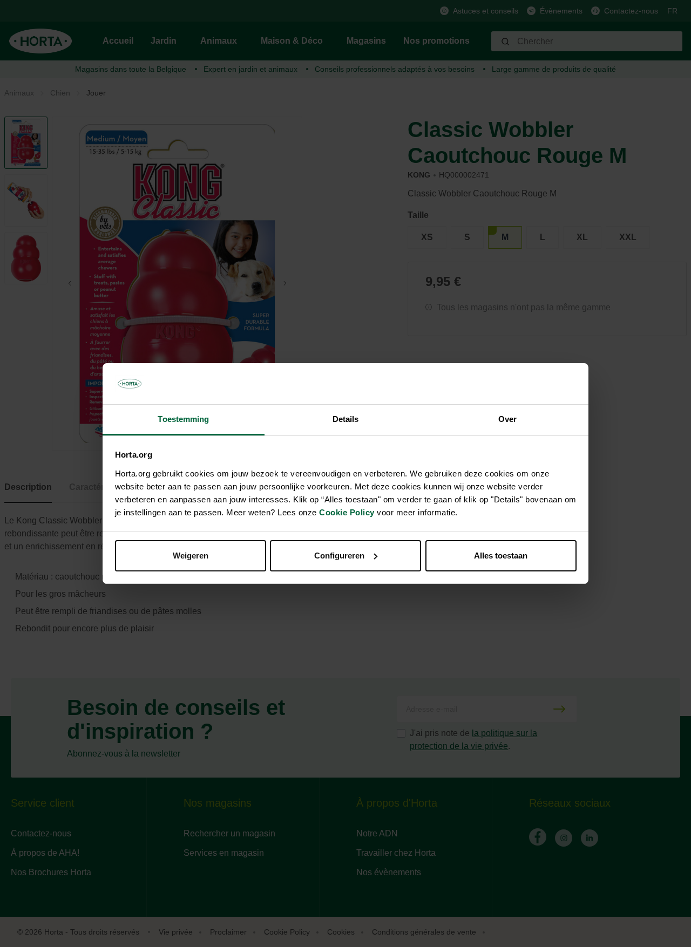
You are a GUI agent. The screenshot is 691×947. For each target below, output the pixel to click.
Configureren (339, 555)
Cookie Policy (347, 512)
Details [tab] (346, 419)
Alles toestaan (500, 555)
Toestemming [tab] (183, 419)
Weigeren (190, 555)
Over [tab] (507, 419)
